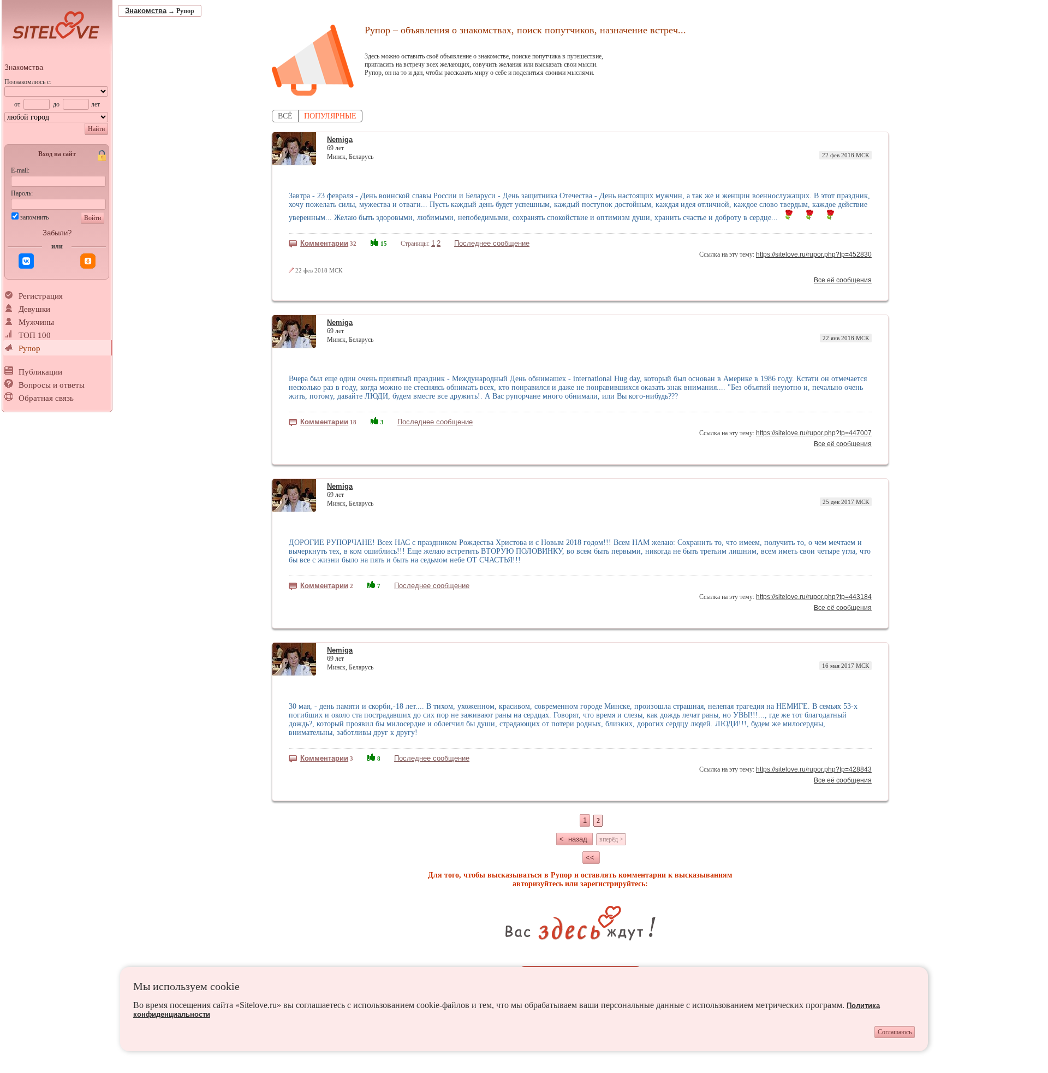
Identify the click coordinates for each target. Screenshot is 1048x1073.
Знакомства (23, 67)
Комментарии (324, 243)
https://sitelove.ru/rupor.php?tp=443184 (814, 597)
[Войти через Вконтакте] (26, 261)
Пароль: (22, 193)
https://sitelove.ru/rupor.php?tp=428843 (814, 769)
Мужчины (36, 322)
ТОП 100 (35, 335)
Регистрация (41, 296)
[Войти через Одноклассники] (88, 261)
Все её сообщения (843, 280)
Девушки (34, 309)
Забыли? (57, 233)
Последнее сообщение (491, 243)
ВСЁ (285, 116)
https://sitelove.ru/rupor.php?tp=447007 (814, 433)
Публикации (40, 371)
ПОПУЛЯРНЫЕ (330, 116)
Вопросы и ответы (52, 385)
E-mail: (20, 170)
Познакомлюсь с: (27, 82)
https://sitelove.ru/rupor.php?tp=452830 (814, 254)
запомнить (34, 217)
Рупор (29, 348)
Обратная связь (46, 398)
